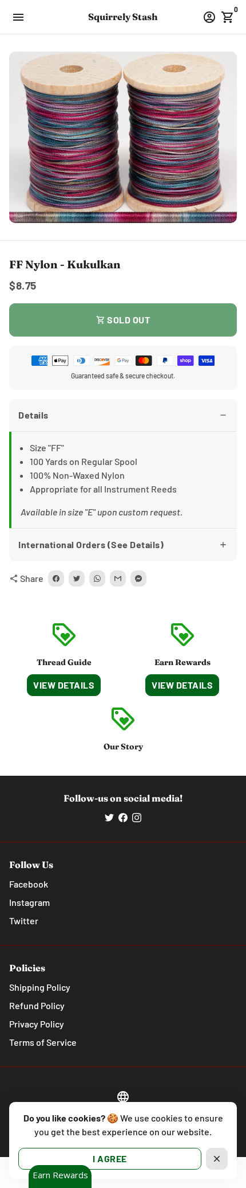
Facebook (28, 883)
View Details (63, 684)
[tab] (123, 415)
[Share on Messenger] (138, 578)
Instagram (29, 902)
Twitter (23, 920)
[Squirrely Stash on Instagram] (136, 817)
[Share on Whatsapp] (97, 578)
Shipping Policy (39, 987)
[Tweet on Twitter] (77, 578)
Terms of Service (43, 1042)
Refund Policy (37, 1005)
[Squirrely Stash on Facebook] (123, 817)
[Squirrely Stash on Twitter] (109, 817)
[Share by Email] (118, 578)
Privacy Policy (36, 1023)
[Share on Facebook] (56, 578)
